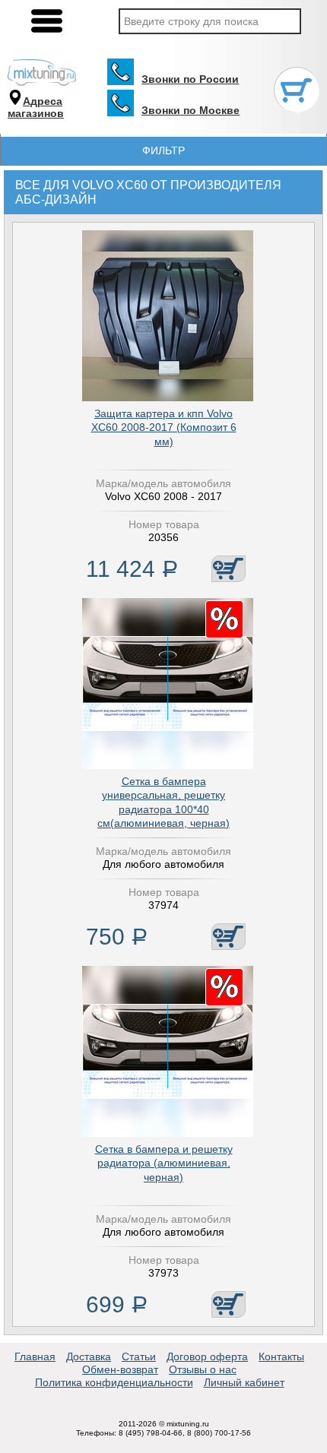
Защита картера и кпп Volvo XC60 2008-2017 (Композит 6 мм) (164, 427)
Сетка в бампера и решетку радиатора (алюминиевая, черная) (164, 1162)
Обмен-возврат (120, 1369)
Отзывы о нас (203, 1369)
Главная (35, 1356)
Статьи (139, 1356)
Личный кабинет (244, 1382)
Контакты (281, 1356)
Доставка (88, 1356)
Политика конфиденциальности (114, 1382)
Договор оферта (207, 1356)
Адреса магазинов (36, 107)
